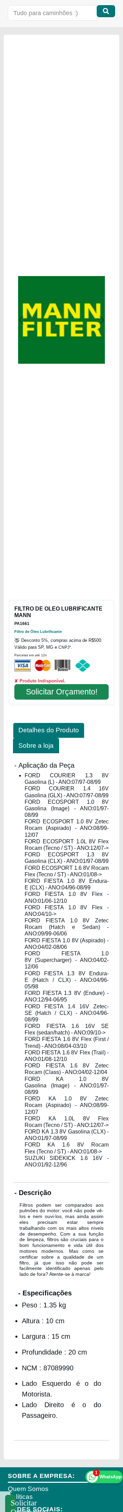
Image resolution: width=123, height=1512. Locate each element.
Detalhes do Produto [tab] (48, 730)
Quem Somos (28, 1488)
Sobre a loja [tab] (36, 745)
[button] (21, 320)
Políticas (20, 1496)
